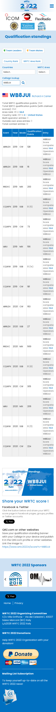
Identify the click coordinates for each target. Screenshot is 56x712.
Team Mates (36, 50)
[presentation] (5, 579)
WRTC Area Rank (32, 61)
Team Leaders (13, 50)
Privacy (18, 603)
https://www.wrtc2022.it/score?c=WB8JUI (26, 547)
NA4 (22, 112)
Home (7, 603)
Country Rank (11, 61)
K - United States (33, 115)
